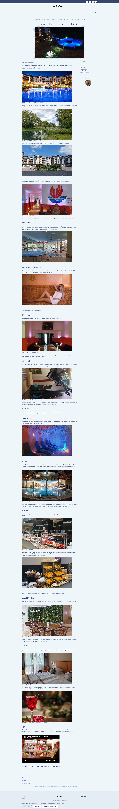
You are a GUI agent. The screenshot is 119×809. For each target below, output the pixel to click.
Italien (43, 19)
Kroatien (48, 19)
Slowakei (60, 19)
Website (53, 404)
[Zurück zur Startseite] (59, 6)
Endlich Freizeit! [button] (34, 12)
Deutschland (37, 19)
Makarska (85, 801)
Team (23, 798)
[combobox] (87, 61)
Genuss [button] (63, 12)
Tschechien (73, 19)
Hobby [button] (70, 12)
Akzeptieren (27, 806)
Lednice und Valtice (85, 798)
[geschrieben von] (88, 82)
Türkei (78, 19)
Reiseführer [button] (45, 12)
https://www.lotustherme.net (85, 74)
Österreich (54, 19)
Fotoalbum (89, 12)
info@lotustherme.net (84, 72)
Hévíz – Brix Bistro (26, 783)
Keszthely (24, 780)
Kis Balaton (24, 777)
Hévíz (23, 769)
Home (25, 12)
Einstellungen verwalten (50, 806)
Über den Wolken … (26, 774)
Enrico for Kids (79, 12)
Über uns (24, 796)
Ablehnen (37, 806)
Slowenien (66, 19)
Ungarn (83, 19)
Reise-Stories (55, 12)
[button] (95, 12)
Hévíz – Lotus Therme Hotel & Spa (59, 24)
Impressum (24, 800)
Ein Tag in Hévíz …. (26, 772)
